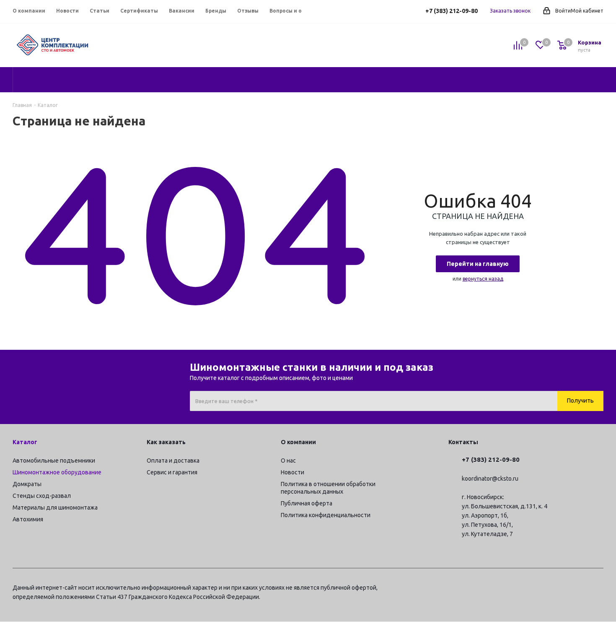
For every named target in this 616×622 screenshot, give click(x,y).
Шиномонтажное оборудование (57, 472)
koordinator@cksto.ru (490, 478)
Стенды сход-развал (42, 495)
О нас (288, 460)
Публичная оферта (306, 503)
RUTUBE (597, 588)
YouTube (576, 588)
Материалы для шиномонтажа (55, 507)
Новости (292, 472)
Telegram (534, 588)
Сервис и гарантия (172, 472)
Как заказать (166, 442)
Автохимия (28, 519)
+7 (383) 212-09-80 (451, 11)
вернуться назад (483, 278)
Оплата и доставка (173, 460)
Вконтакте (555, 588)
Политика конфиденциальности (325, 515)
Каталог (25, 442)
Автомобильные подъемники (54, 460)
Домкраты (27, 484)
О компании (298, 442)
